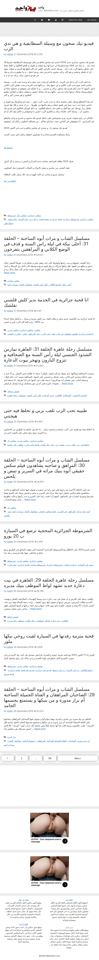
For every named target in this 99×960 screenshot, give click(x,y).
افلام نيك (69, 900)
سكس (37, 330)
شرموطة (11, 215)
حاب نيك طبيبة (47, 444)
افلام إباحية (23, 924)
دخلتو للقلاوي (87, 670)
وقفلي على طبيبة (15, 444)
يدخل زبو (34, 219)
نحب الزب (45, 334)
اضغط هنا (8, 147)
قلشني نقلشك (71, 334)
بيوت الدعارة (48, 395)
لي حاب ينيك (57, 334)
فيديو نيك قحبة (27, 670)
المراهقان (41, 741)
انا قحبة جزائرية (86, 334)
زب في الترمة (73, 670)
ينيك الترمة (23, 219)
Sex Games (91, 20)
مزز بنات (69, 927)
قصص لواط (12, 617)
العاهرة (58, 395)
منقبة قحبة (44, 219)
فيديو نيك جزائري (43, 670)
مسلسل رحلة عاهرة (16, 395)
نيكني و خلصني (14, 334)
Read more (9, 272)
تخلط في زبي (83, 444)
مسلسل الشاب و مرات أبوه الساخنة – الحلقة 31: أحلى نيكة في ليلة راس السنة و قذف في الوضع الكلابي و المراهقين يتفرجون (47, 244)
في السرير (62, 511)
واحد (41, 7)
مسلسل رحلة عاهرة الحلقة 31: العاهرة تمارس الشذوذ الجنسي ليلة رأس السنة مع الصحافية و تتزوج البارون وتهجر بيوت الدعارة (48, 354)
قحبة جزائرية (56, 219)
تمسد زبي (60, 444)
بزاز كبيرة (11, 737)
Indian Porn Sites (75, 20)
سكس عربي (13, 330)
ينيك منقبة (12, 219)
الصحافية (67, 395)
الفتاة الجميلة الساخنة (57, 741)
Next (78, 758)
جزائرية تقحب (70, 565)
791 (50, 758)
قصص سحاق (13, 391)
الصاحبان (72, 741)
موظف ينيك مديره (15, 620)
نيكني (24, 334)
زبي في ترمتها (59, 670)
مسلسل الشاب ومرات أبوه (19, 284)
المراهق (72, 511)
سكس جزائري (34, 215)
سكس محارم (13, 280)
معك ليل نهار (23, 900)
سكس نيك (21, 215)
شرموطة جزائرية (71, 219)
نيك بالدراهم (34, 334)
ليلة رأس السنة (41, 284)
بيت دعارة (55, 620)
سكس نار (11, 440)
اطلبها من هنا (10, 181)
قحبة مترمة (9, 674)
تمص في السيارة (85, 565)
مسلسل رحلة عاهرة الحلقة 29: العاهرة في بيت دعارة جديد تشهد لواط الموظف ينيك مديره (49, 582)
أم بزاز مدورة (83, 741)
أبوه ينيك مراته (83, 511)
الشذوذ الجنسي (80, 395)
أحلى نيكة (66, 284)
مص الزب (11, 565)
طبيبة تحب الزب (31, 444)
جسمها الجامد (29, 741)
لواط (47, 620)
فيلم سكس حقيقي (47, 511)
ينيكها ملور (8, 223)
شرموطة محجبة (38, 565)
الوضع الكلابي (55, 284)
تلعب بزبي (70, 444)
